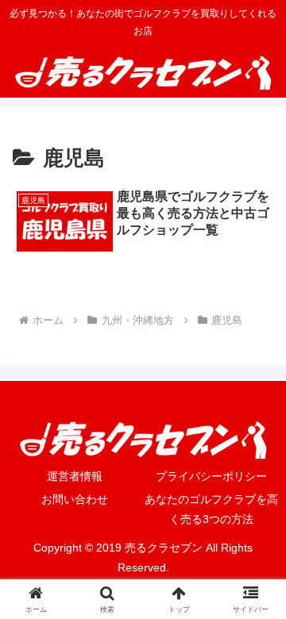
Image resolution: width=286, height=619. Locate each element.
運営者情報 (74, 476)
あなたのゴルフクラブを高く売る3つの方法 (211, 509)
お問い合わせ (74, 499)
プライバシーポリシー (211, 476)
